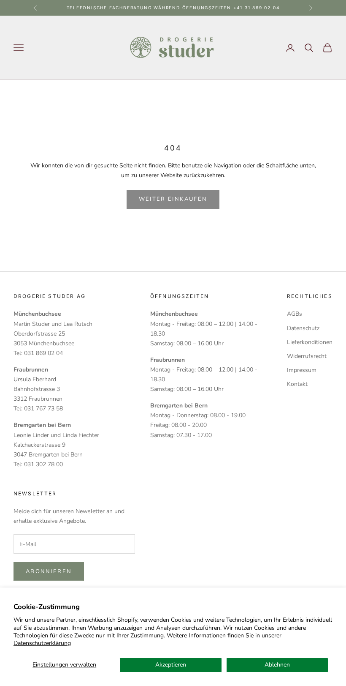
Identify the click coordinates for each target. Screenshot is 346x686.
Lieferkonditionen (309, 342)
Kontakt (297, 384)
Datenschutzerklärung (42, 643)
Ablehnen (277, 665)
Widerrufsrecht (307, 356)
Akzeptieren (170, 665)
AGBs (294, 314)
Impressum (301, 370)
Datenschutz (303, 328)
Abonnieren (49, 571)
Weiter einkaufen (173, 199)
